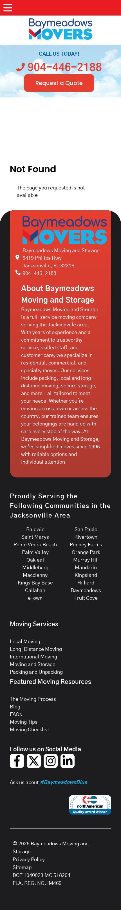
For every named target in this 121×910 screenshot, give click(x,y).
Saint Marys (35, 537)
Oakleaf (35, 560)
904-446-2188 (39, 273)
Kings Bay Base (35, 583)
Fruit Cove (86, 598)
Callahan (35, 590)
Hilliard (85, 583)
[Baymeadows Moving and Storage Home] (60, 29)
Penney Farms (86, 544)
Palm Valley (35, 552)
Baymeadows (86, 590)
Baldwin (35, 529)
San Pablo (86, 529)
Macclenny (35, 575)
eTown (35, 598)
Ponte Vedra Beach (35, 544)
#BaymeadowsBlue (63, 782)
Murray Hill (86, 560)
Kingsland (86, 575)
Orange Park (86, 552)
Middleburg (35, 567)
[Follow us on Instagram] (51, 766)
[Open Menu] (8, 8)
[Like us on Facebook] (17, 766)
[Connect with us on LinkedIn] (67, 766)
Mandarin (86, 567)
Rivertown (85, 537)
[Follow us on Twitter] (34, 766)
